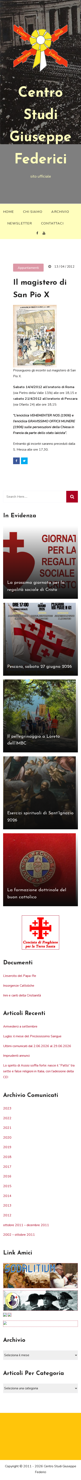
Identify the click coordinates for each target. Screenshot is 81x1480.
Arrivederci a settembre (20, 1026)
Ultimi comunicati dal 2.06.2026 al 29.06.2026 (37, 1046)
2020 (7, 1137)
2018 (7, 1157)
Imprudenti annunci (16, 1055)
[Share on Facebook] (16, 460)
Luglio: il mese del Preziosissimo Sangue (32, 1036)
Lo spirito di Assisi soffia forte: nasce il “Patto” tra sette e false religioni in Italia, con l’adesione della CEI (39, 1071)
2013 (7, 1205)
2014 (7, 1196)
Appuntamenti (28, 267)
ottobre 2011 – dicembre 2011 (26, 1225)
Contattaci (52, 223)
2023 (7, 1108)
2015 (7, 1186)
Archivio (60, 211)
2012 (7, 1215)
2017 (7, 1166)
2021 (7, 1127)
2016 (7, 1176)
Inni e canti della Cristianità (22, 995)
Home (8, 211)
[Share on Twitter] (24, 460)
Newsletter (19, 223)
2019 (7, 1147)
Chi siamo (32, 211)
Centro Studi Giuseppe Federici (40, 126)
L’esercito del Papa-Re (19, 976)
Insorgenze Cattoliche (18, 985)
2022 (7, 1118)
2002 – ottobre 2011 (19, 1234)
